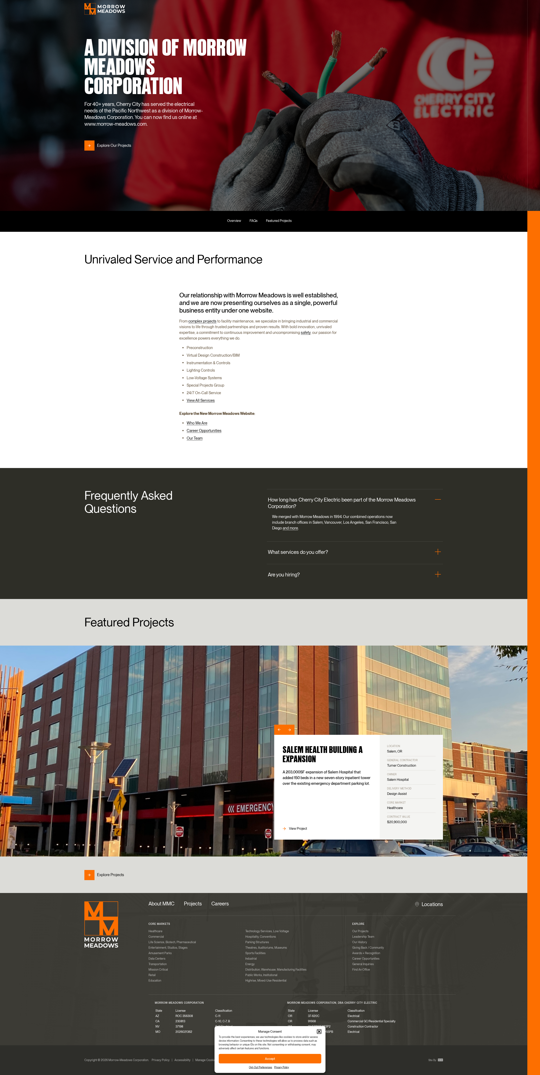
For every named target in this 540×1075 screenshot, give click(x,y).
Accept (270, 1059)
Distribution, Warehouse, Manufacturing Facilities (275, 969)
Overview (234, 221)
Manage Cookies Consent (211, 1060)
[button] (319, 1031)
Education (154, 980)
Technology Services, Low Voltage (267, 931)
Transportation (157, 964)
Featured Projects (279, 221)
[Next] (289, 730)
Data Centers (156, 958)
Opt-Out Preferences (260, 1067)
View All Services (201, 400)
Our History (359, 942)
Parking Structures (257, 942)
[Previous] (279, 730)
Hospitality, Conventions (260, 936)
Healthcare (155, 931)
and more (290, 528)
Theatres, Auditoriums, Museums (266, 947)
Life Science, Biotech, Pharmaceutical (172, 942)
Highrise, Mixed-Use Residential (265, 980)
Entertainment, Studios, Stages (168, 947)
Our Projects (360, 931)
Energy (250, 964)
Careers (220, 904)
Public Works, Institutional (261, 975)
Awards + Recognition (366, 953)
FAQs (254, 221)
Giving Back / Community (368, 947)
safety (305, 332)
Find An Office (361, 969)
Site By (432, 1060)
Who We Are (197, 423)
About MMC (161, 904)
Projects (193, 904)
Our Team (194, 438)
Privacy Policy (281, 1067)
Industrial (251, 958)
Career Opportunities (204, 430)
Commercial (156, 936)
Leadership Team (363, 936)
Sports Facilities (255, 953)
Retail (152, 975)
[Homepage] (104, 9)
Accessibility (182, 1060)
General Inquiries (363, 964)
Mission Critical (158, 969)
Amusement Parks (160, 953)
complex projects (202, 321)
